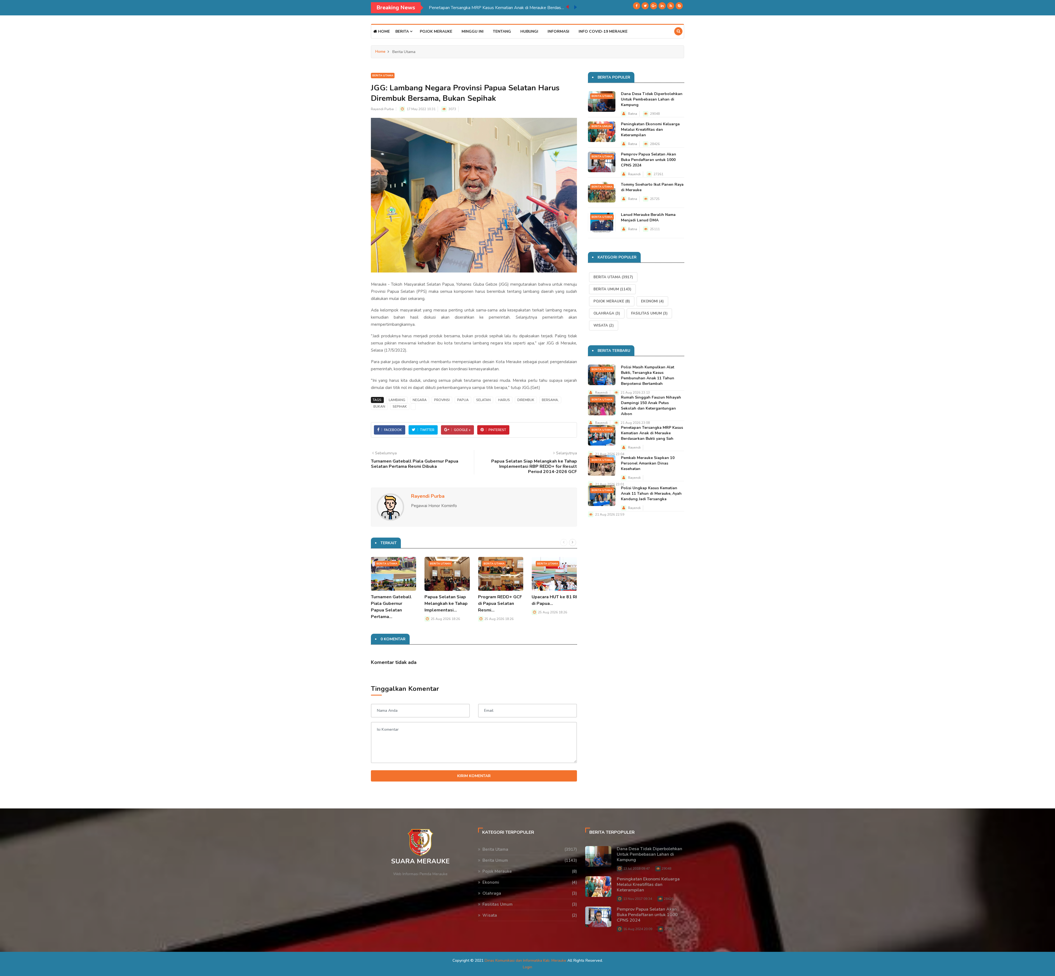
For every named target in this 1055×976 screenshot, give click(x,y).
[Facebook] (636, 5)
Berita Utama (382, 75)
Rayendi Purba (382, 109)
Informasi (558, 31)
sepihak (400, 406)
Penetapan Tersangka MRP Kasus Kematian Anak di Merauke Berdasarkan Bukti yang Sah (652, 433)
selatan (483, 400)
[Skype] (679, 5)
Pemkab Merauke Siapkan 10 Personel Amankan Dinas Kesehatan (492, 8)
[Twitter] (645, 5)
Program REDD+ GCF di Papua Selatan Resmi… (500, 603)
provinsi (442, 400)
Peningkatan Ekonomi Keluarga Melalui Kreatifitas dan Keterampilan (650, 129)
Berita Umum (602, 126)
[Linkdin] (662, 5)
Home (383, 31)
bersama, (550, 400)
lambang (397, 400)
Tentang (502, 31)
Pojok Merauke (436, 31)
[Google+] (653, 5)
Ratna (632, 114)
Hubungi (529, 31)
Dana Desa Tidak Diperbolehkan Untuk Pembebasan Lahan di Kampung (651, 99)
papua (463, 400)
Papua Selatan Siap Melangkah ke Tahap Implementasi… (446, 603)
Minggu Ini (473, 31)
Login (527, 967)
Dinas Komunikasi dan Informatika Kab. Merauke (525, 960)
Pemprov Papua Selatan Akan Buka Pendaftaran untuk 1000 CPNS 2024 (648, 160)
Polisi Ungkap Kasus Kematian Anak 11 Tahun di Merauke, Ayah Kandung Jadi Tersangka (651, 493)
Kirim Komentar (474, 775)
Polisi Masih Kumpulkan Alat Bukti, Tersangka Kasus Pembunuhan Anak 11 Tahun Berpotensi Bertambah (647, 375)
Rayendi (634, 174)
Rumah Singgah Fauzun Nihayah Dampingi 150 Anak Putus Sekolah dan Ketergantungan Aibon (651, 405)
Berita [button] (402, 31)
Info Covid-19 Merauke (603, 31)
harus (504, 400)
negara (420, 400)
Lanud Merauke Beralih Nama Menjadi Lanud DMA (648, 217)
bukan (379, 406)
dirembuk (525, 400)
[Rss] (670, 5)
